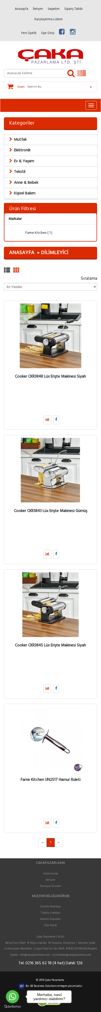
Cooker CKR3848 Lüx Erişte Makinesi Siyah (50, 376)
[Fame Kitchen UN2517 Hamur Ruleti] (50, 739)
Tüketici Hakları (50, 913)
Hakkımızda (50, 873)
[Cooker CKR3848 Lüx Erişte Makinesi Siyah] (50, 335)
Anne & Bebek (26, 183)
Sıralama (89, 278)
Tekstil (19, 172)
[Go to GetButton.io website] (12, 1006)
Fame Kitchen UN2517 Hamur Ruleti (51, 780)
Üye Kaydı (50, 925)
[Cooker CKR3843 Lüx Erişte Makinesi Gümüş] (50, 470)
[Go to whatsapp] (12, 996)
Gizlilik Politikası (50, 906)
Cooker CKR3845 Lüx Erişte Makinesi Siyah (50, 645)
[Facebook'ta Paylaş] (56, 419)
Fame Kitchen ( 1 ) (38, 233)
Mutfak (20, 139)
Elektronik (22, 150)
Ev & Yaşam (24, 161)
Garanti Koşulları (50, 919)
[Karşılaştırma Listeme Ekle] (47, 419)
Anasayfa (21, 253)
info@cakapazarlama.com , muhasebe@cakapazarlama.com (55, 955)
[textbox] (39, 73)
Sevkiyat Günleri (50, 886)
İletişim (50, 880)
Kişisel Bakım (24, 193)
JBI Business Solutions (43, 986)
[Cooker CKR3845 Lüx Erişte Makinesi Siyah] (50, 604)
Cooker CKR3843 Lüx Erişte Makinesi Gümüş (50, 511)
